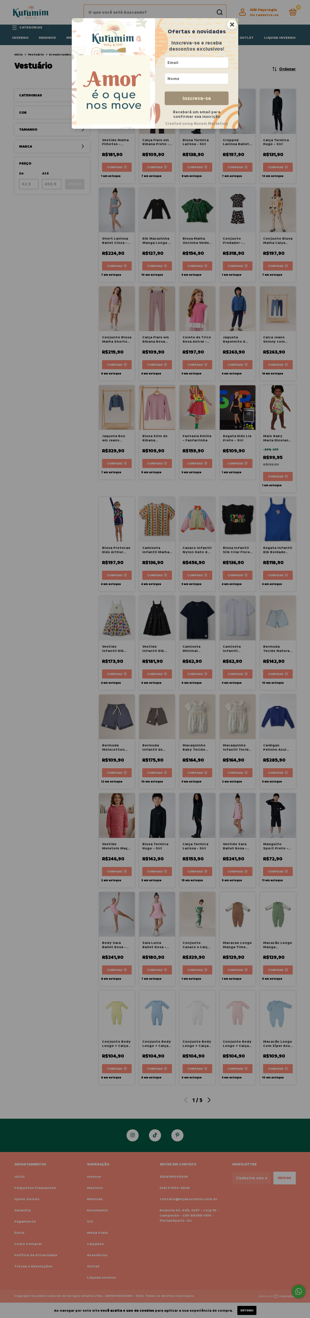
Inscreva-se (197, 98)
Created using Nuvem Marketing (196, 123)
